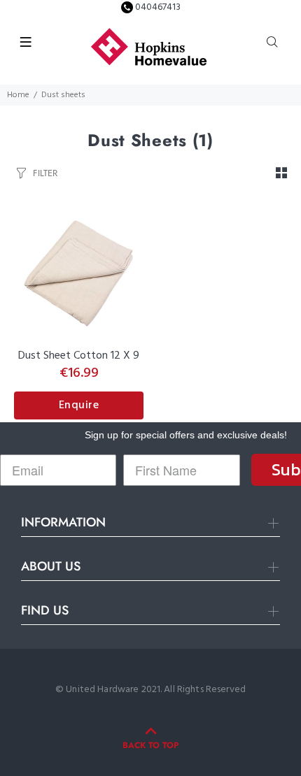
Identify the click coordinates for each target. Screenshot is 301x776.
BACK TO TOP (150, 745)
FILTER (45, 173)
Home (18, 95)
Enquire (79, 405)
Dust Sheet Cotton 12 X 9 (78, 356)
